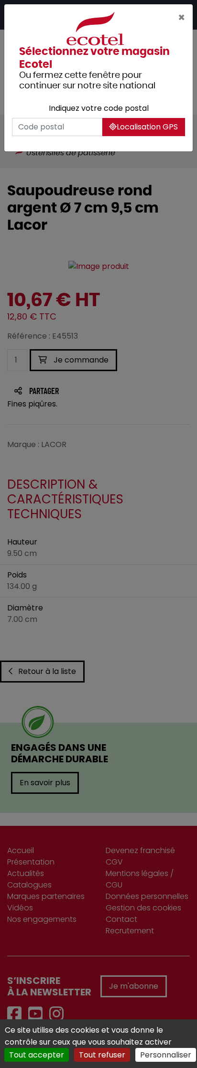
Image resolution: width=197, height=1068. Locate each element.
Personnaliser (165, 1054)
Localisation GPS (147, 126)
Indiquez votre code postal (99, 108)
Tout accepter (36, 1054)
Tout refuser (102, 1054)
